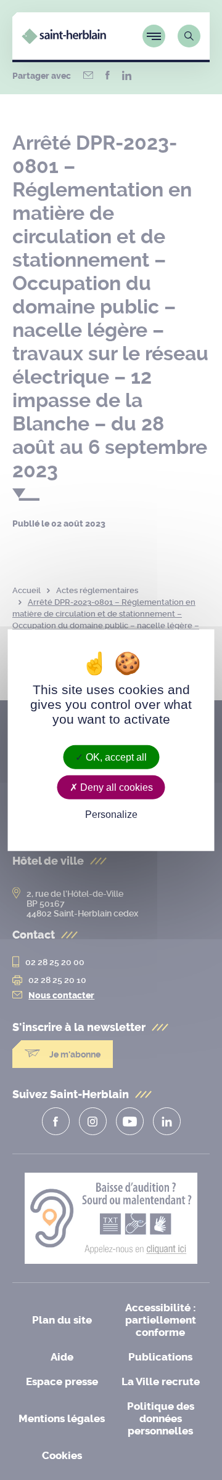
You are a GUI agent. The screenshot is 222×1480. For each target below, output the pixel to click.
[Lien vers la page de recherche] (189, 36)
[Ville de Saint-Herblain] (64, 40)
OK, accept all (115, 756)
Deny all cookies (115, 787)
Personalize (111, 814)
